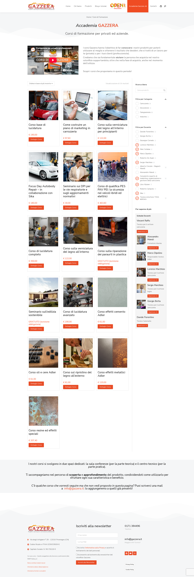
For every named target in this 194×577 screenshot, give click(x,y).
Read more (141, 231)
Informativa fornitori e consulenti (36, 571)
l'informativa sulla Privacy (95, 548)
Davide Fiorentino (145, 317)
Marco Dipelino (154, 253)
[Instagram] (135, 553)
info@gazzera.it (74, 488)
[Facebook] (126, 553)
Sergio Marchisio (155, 285)
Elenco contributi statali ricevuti (36, 563)
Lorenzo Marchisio (156, 269)
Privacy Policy (130, 564)
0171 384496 (132, 526)
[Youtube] (130, 553)
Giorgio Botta (154, 301)
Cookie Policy (130, 569)
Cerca (164, 90)
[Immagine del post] (141, 239)
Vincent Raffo (143, 220)
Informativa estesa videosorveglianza (37, 567)
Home (88, 17)
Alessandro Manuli (152, 238)
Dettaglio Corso (36, 139)
